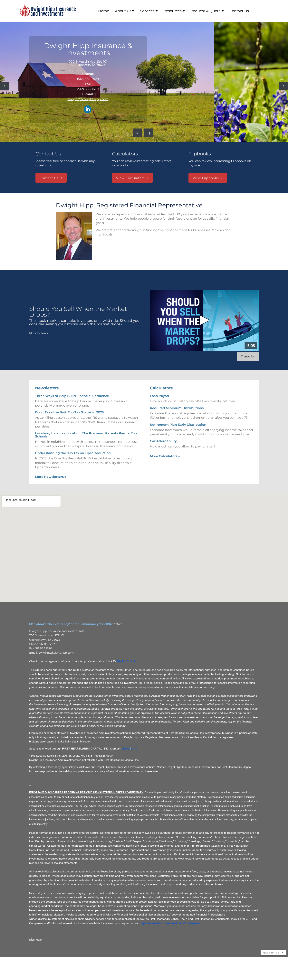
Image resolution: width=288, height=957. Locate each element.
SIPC (134, 748)
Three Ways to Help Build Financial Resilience (72, 396)
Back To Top (271, 952)
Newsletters (47, 388)
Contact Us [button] (49, 178)
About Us (123, 11)
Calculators (161, 388)
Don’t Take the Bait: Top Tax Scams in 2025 (69, 412)
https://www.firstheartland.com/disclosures (169, 923)
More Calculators (165, 456)
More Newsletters (50, 477)
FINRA (125, 748)
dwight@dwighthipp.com (88, 99)
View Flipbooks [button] (206, 178)
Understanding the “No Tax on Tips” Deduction (73, 453)
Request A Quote (205, 11)
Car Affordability (163, 441)
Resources (172, 11)
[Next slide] (283, 86)
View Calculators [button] (130, 178)
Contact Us (239, 11)
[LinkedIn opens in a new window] (87, 109)
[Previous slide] (4, 86)
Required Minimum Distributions (177, 408)
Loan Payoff (159, 396)
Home (103, 11)
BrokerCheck (126, 661)
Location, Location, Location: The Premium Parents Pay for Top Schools (86, 434)
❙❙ (148, 133)
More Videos (38, 333)
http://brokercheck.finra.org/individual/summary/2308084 (70, 624)
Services (147, 11)
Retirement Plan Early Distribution (178, 425)
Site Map (35, 939)
